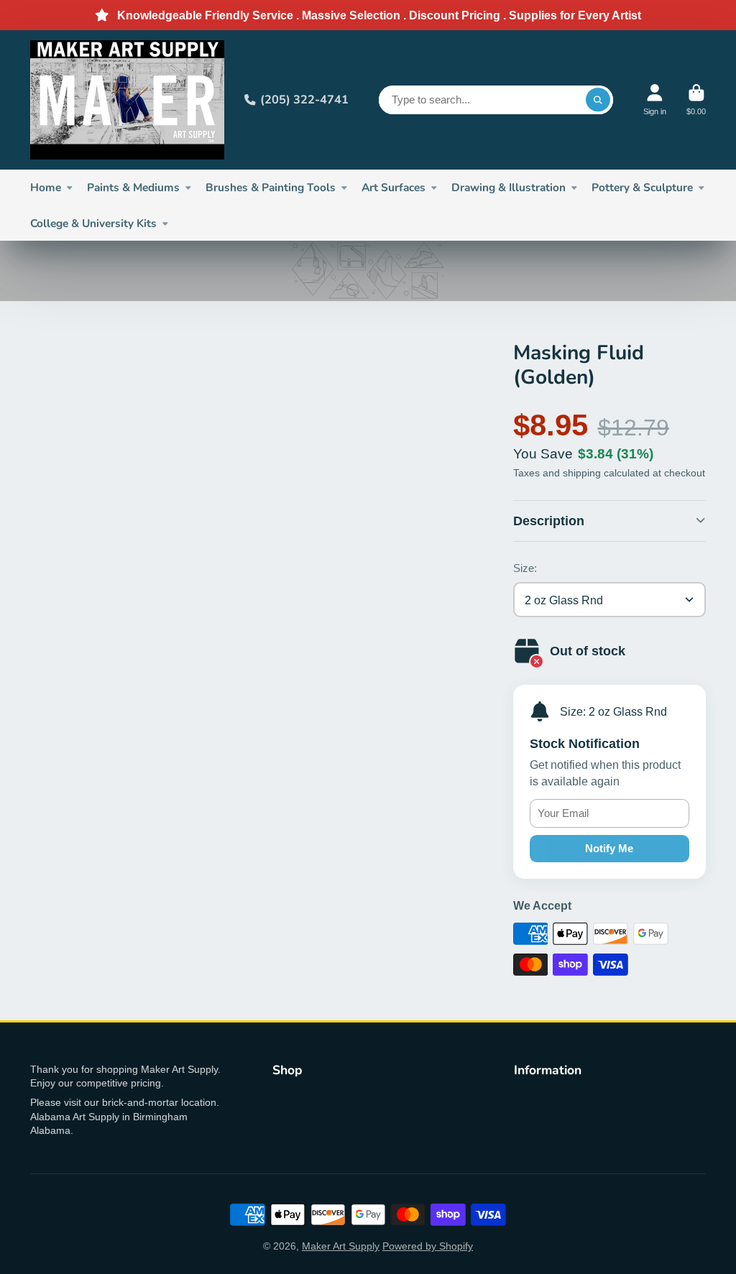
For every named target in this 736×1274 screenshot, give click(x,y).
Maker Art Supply (341, 1246)
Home (45, 187)
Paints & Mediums (133, 187)
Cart (696, 99)
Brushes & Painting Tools (271, 187)
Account (654, 99)
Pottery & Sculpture (642, 187)
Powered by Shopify (427, 1246)
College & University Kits (93, 223)
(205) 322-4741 (304, 99)
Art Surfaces (394, 187)
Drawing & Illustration (508, 187)
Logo (127, 100)
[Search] (598, 100)
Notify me (609, 848)
